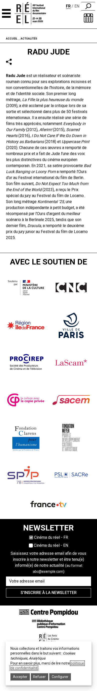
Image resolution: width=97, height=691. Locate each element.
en (76, 6)
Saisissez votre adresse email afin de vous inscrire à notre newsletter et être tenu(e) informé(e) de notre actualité (48, 562)
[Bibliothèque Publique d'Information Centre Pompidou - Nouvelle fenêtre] (48, 624)
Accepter (20, 677)
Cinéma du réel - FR (51, 537)
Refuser (39, 677)
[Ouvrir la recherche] (88, 6)
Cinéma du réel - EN (51, 545)
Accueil (11, 38)
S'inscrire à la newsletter (49, 592)
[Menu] (6, 13)
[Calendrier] (88, 18)
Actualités (29, 38)
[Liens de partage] (9, 62)
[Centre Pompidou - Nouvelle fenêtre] (48, 612)
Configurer (60, 677)
